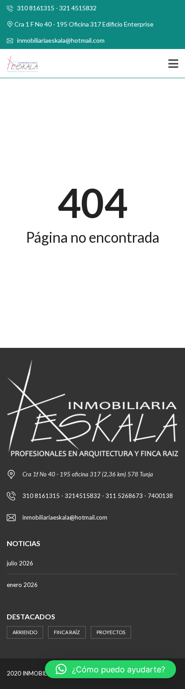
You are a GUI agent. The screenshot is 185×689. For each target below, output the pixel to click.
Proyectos (111, 632)
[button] (110, 669)
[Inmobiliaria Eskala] (19, 63)
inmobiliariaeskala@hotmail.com (60, 40)
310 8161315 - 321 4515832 (56, 8)
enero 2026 (22, 584)
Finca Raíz (67, 632)
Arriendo (25, 632)
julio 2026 (20, 563)
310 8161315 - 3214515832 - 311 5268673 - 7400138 (97, 495)
